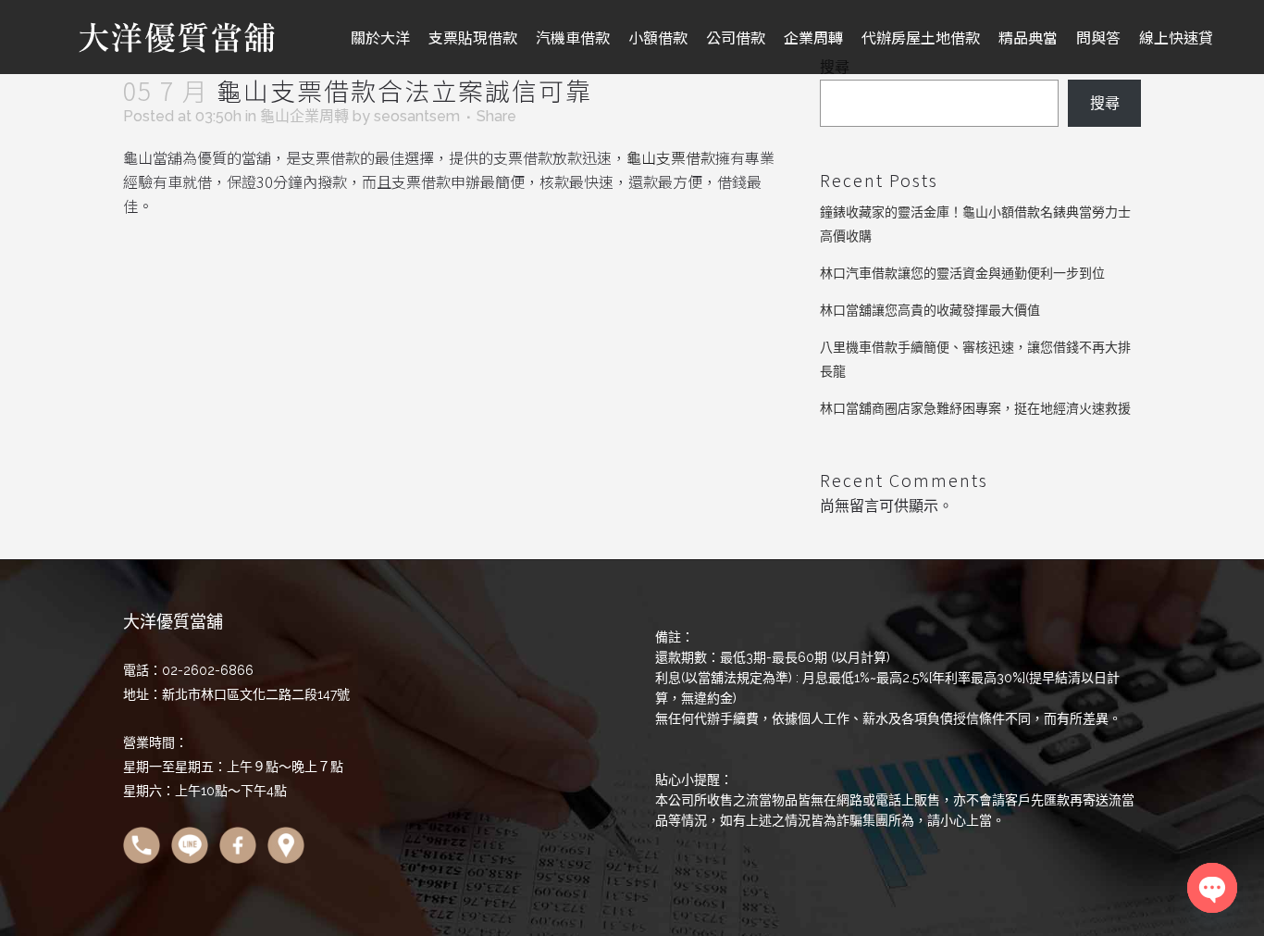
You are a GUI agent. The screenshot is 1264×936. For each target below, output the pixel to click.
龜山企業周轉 (304, 116)
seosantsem (417, 116)
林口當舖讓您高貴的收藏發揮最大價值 (930, 310)
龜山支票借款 (670, 157)
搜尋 (1105, 103)
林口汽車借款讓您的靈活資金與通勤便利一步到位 (962, 273)
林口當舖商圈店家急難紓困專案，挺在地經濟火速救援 (975, 408)
